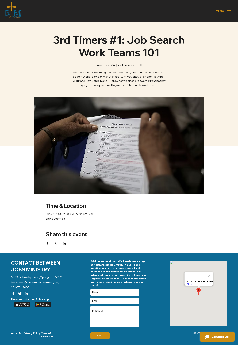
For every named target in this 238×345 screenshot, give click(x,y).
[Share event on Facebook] (47, 243)
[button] (229, 10)
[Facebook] (13, 293)
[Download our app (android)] (42, 304)
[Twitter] (20, 293)
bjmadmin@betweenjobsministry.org (35, 282)
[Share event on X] (55, 243)
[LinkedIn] (26, 293)
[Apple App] (22, 304)
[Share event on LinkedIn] (64, 243)
